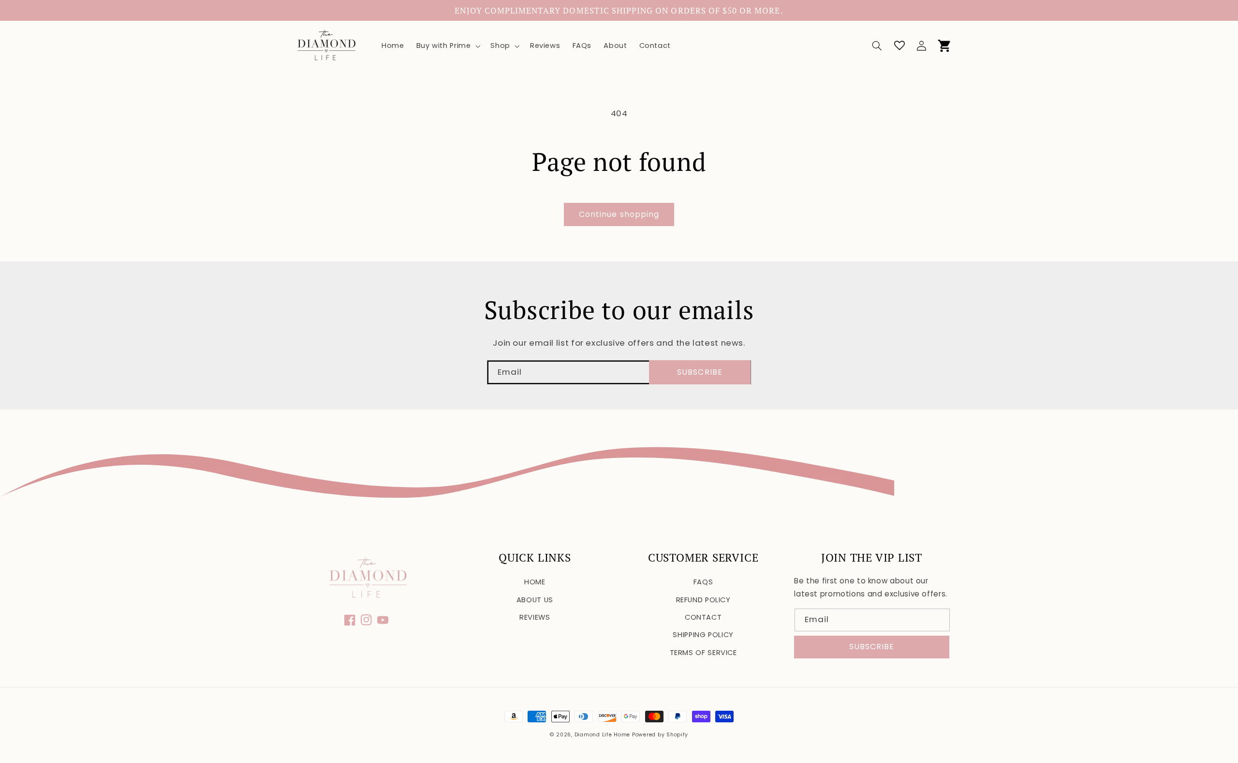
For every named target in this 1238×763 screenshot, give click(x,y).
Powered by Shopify (660, 734)
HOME (534, 582)
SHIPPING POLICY (703, 635)
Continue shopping (619, 214)
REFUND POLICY (703, 600)
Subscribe (699, 372)
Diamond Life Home (603, 734)
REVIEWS (534, 617)
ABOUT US (534, 600)
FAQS (703, 582)
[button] (447, 46)
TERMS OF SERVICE (703, 652)
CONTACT (703, 617)
